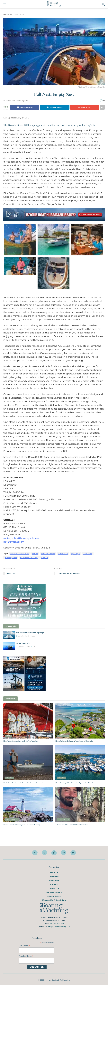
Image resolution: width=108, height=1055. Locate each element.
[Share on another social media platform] (102, 107)
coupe (35, 554)
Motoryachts (19, 14)
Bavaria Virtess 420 (19, 554)
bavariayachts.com (13, 541)
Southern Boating (29, 558)
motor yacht (11, 558)
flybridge (75, 554)
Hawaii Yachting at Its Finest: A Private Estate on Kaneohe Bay (74, 741)
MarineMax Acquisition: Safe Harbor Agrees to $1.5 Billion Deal (75, 783)
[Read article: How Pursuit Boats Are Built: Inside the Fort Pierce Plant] (28, 721)
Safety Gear (63, 820)
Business (10, 778)
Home (5, 14)
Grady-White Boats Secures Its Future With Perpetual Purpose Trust (24, 783)
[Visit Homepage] (54, 4)
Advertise (54, 876)
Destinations (12, 820)
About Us (54, 872)
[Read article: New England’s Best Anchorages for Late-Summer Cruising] (28, 804)
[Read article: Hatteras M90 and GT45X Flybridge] (9, 635)
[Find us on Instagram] (44, 852)
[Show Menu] (4, 4)
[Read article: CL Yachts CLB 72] (9, 646)
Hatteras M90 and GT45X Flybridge (30, 632)
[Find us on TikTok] (54, 852)
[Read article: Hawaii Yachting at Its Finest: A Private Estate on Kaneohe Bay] (80, 721)
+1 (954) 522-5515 (57, 923)
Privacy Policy (54, 896)
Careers (54, 884)
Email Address (26, 956)
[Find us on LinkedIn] (73, 852)
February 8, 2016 (9, 100)
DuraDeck (63, 554)
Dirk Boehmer (48, 554)
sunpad (44, 558)
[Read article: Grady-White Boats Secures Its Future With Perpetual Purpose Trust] (28, 762)
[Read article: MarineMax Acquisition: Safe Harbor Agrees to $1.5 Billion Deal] (80, 762)
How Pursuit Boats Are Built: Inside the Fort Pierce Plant (20, 741)
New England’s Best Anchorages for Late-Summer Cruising (21, 825)
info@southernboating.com (59, 926)
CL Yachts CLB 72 (23, 643)
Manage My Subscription (54, 900)
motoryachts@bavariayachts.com (22, 538)
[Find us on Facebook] (35, 852)
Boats (11, 14)
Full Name (24, 945)
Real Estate (63, 736)
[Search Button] (103, 4)
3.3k (33, 636)
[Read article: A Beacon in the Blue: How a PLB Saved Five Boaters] (80, 804)
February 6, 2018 (23, 636)
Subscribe (54, 880)
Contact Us (54, 888)
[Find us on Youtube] (63, 852)
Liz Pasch (87, 554)
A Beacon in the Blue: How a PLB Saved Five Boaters (71, 825)
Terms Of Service (54, 892)
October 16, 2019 (23, 647)
